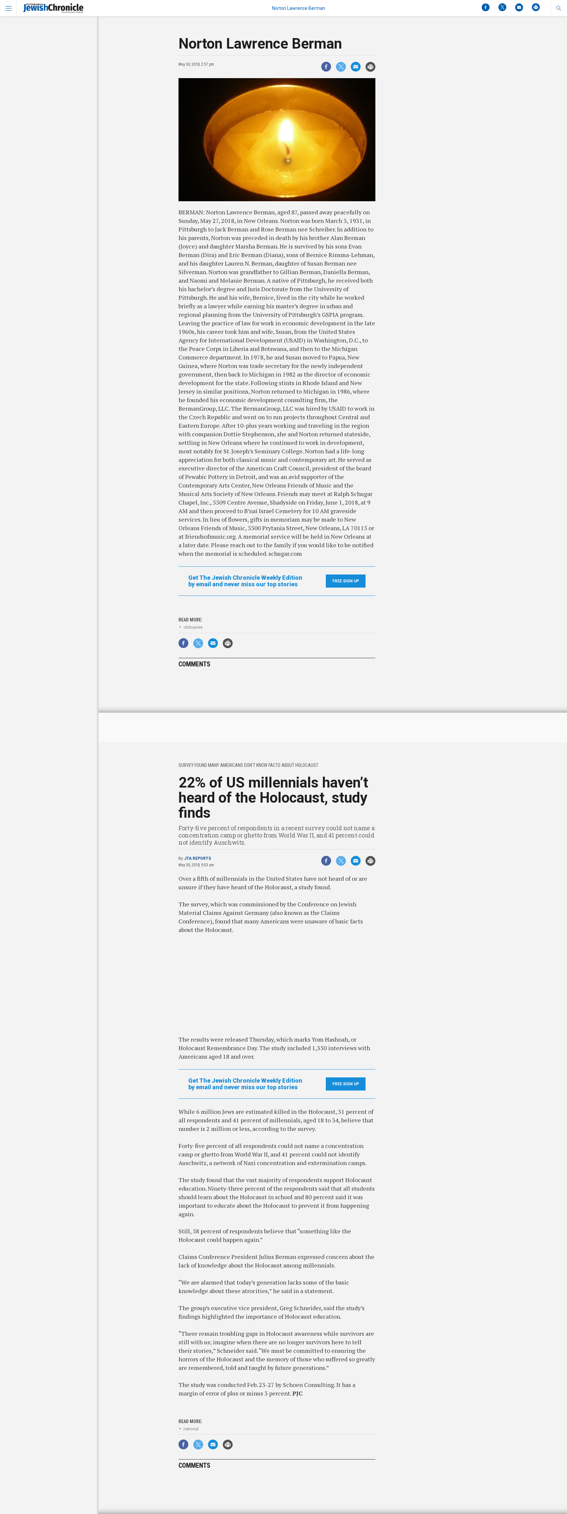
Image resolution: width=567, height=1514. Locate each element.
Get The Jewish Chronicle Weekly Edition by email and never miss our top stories (245, 581)
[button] (558, 8)
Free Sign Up (345, 581)
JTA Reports (197, 858)
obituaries (192, 627)
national (191, 1428)
